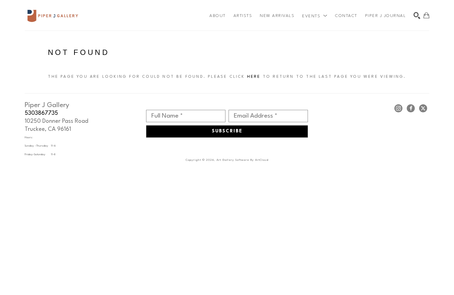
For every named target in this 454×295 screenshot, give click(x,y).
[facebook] (411, 108)
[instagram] (398, 108)
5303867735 (41, 113)
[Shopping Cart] (426, 15)
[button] (314, 15)
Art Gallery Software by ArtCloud (242, 160)
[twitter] (423, 108)
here (254, 77)
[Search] (417, 15)
